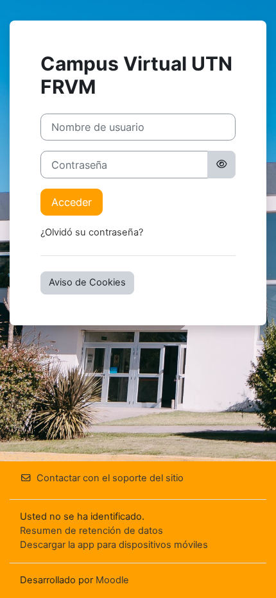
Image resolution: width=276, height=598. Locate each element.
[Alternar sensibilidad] (221, 164)
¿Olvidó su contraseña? (91, 232)
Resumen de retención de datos (91, 530)
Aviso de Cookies (87, 282)
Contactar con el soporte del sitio (110, 478)
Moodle (112, 580)
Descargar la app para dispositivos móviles (114, 545)
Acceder (71, 202)
